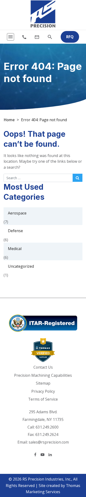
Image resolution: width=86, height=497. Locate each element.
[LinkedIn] (50, 454)
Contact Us (43, 367)
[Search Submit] (77, 178)
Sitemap (43, 383)
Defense (15, 230)
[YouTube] (42, 454)
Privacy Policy (43, 391)
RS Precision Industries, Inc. (46, 479)
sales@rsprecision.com (49, 442)
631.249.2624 (46, 434)
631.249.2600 (47, 427)
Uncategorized (21, 266)
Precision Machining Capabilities (43, 375)
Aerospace (17, 213)
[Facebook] (35, 454)
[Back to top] (71, 468)
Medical (15, 248)
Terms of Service (43, 399)
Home (9, 119)
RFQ (70, 36)
